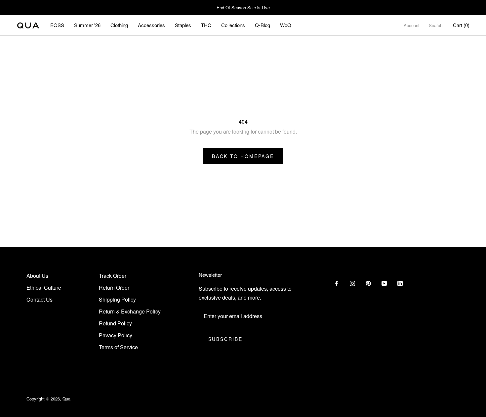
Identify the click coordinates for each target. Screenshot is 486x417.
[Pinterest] (368, 282)
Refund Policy (115, 323)
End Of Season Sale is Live (243, 7)
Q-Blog (262, 24)
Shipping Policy (117, 299)
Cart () (461, 24)
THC (206, 24)
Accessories (151, 24)
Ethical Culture (43, 287)
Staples (183, 24)
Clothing (119, 24)
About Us (37, 275)
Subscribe (225, 339)
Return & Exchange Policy (130, 311)
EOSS (57, 24)
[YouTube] (384, 282)
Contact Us (39, 299)
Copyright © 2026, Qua (48, 399)
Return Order (114, 287)
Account (412, 25)
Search (435, 25)
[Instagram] (352, 282)
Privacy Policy (115, 335)
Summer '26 (87, 24)
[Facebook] (336, 282)
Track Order (112, 275)
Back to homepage (243, 156)
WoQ (285, 24)
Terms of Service (118, 347)
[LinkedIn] (400, 282)
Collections (233, 24)
